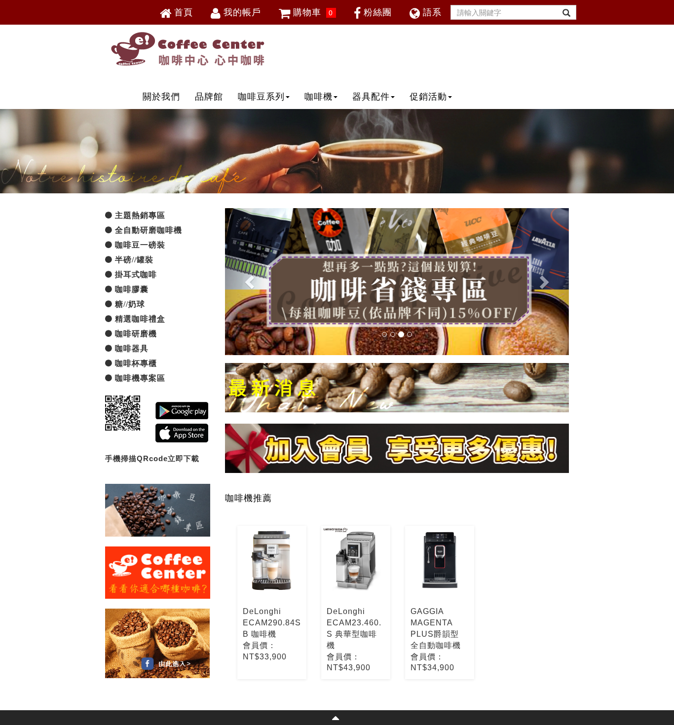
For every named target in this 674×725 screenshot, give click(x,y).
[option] (272, 602)
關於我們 (161, 97)
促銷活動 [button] (428, 97)
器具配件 (371, 97)
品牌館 (209, 97)
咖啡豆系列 (261, 97)
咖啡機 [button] (318, 97)
